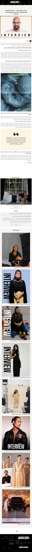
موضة (13, 536)
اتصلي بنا (13, 547)
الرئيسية (18, 38)
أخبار (7, 538)
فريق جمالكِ (4, 547)
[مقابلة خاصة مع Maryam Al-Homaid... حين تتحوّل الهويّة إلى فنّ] (16, 323)
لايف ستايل (3, 538)
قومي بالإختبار (16, 207)
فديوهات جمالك (11, 538)
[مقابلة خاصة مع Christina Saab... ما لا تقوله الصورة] (16, 250)
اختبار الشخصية (2, 4)
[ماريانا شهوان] (30, 41)
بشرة (14, 38)
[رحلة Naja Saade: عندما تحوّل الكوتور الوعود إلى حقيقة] (16, 470)
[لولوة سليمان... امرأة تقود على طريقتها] (16, 506)
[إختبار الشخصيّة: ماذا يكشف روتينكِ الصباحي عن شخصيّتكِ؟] (16, 191)
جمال (16, 38)
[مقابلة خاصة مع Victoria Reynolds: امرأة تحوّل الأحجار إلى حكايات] (16, 286)
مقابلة (28, 162)
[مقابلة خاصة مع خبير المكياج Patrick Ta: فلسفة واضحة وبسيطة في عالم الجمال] (16, 433)
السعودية (6, 536)
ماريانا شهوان (27, 40)
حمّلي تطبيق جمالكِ (23, 545)
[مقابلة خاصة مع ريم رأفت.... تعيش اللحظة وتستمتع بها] (16, 396)
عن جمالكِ (9, 547)
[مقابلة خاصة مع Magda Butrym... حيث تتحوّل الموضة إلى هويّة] (16, 360)
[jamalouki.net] (16, 2)
